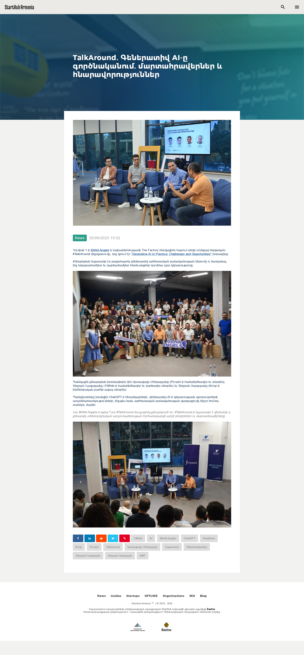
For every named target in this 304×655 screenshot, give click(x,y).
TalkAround (113, 546)
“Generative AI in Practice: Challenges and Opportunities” (171, 254)
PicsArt (94, 546)
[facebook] (78, 538)
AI (151, 538)
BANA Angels (100, 250)
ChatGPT (189, 538)
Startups (133, 596)
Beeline (211, 609)
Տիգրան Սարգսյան (120, 555)
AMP (143, 555)
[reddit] (101, 538)
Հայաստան (172, 546)
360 (192, 596)
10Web (138, 538)
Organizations (173, 596)
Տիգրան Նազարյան (88, 555)
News (80, 238)
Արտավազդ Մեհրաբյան (142, 546)
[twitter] (113, 538)
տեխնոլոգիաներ (196, 546)
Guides (116, 596)
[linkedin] (89, 538)
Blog (203, 596)
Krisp (79, 546)
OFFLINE (151, 596)
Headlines (209, 538)
